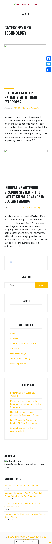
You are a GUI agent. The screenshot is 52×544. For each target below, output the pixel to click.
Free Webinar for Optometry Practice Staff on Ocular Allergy (24, 421)
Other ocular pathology (20, 358)
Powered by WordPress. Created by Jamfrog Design (27, 538)
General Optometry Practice (23, 343)
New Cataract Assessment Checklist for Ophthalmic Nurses (24, 413)
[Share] (48, 69)
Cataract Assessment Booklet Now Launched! (23, 429)
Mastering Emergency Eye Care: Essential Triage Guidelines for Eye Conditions (25, 404)
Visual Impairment (18, 363)
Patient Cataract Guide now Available (21, 485)
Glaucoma (14, 348)
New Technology (33, 108)
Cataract (14, 338)
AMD (12, 333)
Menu (27, 14)
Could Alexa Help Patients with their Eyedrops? (20, 97)
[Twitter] (48, 64)
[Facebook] (48, 58)
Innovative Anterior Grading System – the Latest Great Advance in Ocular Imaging (24, 194)
